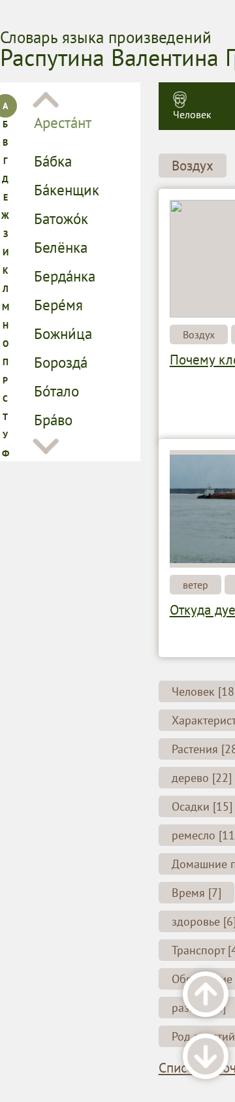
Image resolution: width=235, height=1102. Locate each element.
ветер (195, 584)
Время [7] (196, 892)
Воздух (192, 165)
